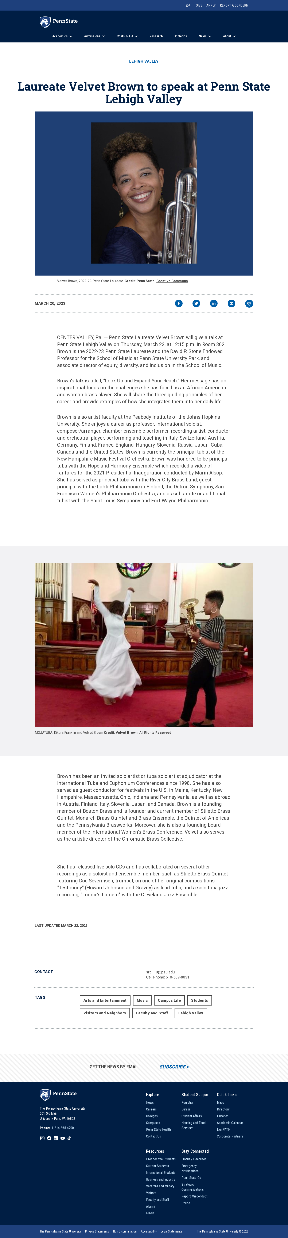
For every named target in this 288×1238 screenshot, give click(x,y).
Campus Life (169, 1000)
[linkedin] (214, 304)
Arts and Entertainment (105, 1000)
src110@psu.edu (160, 972)
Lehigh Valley (144, 61)
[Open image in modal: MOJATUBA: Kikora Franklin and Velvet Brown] (144, 645)
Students (199, 1000)
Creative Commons (172, 281)
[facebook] (179, 304)
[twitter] (196, 304)
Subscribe (172, 1066)
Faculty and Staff (152, 1013)
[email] (231, 304)
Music (142, 1000)
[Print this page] (249, 304)
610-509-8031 (177, 977)
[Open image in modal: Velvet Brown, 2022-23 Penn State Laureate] (144, 193)
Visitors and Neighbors (104, 1013)
